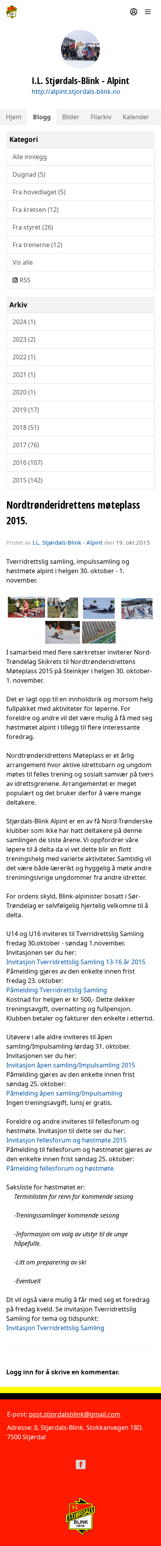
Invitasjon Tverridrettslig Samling (55, 1328)
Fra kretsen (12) (36, 209)
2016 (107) (28, 462)
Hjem (13, 117)
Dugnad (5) (29, 174)
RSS (24, 280)
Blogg (42, 117)
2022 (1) (24, 357)
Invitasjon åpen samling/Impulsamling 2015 (70, 1065)
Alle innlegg (30, 156)
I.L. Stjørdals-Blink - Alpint (67, 542)
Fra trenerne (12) (37, 244)
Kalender (136, 117)
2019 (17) (26, 409)
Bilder (70, 117)
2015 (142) (28, 480)
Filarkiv (101, 117)
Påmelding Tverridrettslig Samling (56, 990)
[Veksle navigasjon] (148, 12)
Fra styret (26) (33, 227)
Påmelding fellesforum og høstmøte (60, 1168)
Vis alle (23, 262)
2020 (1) (24, 392)
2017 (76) (26, 445)
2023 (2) (24, 339)
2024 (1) (24, 321)
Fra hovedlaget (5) (39, 192)
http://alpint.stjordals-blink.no (76, 91)
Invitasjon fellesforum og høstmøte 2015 (66, 1140)
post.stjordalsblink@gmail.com (74, 1414)
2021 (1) (24, 374)
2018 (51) (26, 427)
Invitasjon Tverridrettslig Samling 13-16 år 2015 (75, 962)
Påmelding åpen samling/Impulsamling (64, 1093)
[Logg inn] (134, 12)
